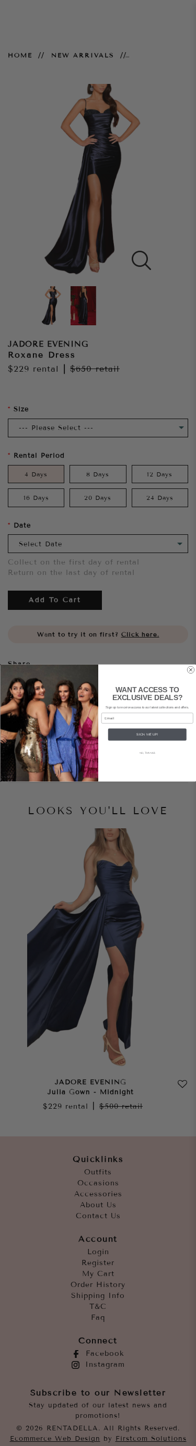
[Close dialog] (190, 669)
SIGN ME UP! (147, 734)
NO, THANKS (147, 753)
